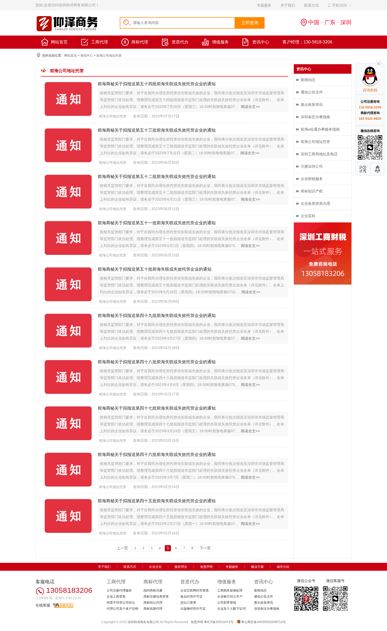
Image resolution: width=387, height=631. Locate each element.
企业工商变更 (116, 596)
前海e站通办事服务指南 (320, 129)
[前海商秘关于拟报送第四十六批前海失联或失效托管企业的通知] (67, 470)
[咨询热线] (322, 283)
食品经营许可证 (191, 596)
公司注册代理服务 (119, 590)
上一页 (122, 548)
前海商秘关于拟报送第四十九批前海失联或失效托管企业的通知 (157, 315)
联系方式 (129, 567)
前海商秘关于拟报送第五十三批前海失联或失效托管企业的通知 (157, 130)
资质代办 (180, 42)
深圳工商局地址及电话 (319, 154)
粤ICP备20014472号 (219, 622)
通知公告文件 (312, 92)
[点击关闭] (378, 63)
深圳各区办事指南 (315, 117)
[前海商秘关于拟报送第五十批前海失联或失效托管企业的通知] (67, 285)
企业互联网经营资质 (194, 590)
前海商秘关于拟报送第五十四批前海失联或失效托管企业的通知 (157, 84)
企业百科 (308, 216)
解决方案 (257, 567)
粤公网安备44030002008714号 (263, 622)
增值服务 (220, 42)
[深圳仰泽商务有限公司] (67, 30)
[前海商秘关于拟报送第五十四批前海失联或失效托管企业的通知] (67, 99)
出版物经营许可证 (193, 608)
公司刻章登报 (226, 602)
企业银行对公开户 (229, 596)
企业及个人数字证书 (231, 608)
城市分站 (283, 567)
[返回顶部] (378, 169)
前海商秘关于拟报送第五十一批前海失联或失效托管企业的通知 (157, 223)
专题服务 (232, 567)
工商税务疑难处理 (229, 590)
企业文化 (155, 567)
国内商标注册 (152, 590)
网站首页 (59, 42)
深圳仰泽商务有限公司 (143, 622)
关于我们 (104, 567)
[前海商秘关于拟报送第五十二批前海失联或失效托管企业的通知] (67, 192)
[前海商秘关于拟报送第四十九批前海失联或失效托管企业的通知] (67, 331)
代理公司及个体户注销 (122, 608)
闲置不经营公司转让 (121, 602)
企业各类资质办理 (315, 203)
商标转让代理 (152, 602)
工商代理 (99, 42)
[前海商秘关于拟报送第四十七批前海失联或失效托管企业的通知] (67, 424)
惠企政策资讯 (312, 104)
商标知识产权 (312, 191)
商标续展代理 (152, 608)
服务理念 (181, 567)
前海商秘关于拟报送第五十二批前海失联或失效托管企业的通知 (157, 176)
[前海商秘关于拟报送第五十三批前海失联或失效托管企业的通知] (67, 146)
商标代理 (139, 42)
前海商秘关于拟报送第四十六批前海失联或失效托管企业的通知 (157, 454)
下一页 (205, 548)
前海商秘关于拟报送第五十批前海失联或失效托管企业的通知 (154, 269)
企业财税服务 (312, 179)
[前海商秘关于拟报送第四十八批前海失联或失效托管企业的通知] (67, 377)
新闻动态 (308, 80)
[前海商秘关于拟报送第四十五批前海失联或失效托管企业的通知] (67, 516)
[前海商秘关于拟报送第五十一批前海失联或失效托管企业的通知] (67, 238)
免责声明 (206, 567)
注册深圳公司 (312, 166)
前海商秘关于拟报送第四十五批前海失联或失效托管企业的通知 (157, 501)
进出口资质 (188, 602)
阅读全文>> (250, 107)
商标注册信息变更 (156, 596)
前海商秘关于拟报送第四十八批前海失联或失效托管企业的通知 (157, 362)
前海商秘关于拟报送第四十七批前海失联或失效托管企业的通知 (157, 408)
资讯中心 (260, 42)
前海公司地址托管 (109, 55)
